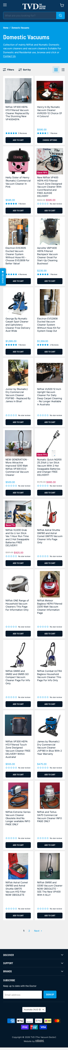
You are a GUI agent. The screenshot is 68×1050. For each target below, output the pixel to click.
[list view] (62, 69)
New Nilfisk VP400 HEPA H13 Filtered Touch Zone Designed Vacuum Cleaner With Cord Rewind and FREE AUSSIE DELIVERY (49, 186)
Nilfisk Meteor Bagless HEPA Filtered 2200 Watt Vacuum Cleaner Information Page (49, 606)
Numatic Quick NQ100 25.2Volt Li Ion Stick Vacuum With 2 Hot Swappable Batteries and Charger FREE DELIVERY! (49, 467)
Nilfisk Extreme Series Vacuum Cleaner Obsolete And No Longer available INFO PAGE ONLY (18, 818)
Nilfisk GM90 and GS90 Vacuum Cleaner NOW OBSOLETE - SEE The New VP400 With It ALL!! (49, 888)
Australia (32, 1009)
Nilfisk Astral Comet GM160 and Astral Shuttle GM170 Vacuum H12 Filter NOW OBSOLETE (17, 888)
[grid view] (56, 69)
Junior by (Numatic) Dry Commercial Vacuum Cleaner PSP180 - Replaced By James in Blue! (18, 395)
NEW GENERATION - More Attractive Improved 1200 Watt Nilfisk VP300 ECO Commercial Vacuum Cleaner (17, 467)
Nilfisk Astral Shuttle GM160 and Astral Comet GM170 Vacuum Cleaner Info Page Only (49, 536)
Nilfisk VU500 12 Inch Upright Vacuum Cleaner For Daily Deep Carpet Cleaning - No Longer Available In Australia (49, 397)
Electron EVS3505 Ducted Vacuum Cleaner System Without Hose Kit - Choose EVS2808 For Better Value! (17, 255)
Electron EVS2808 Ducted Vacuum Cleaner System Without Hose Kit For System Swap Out (48, 324)
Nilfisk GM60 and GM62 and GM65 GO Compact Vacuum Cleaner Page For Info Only (18, 677)
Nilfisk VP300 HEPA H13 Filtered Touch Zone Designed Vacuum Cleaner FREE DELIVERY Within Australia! (18, 749)
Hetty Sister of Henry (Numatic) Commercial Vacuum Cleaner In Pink (18, 182)
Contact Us (9, 56)
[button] (3, 277)
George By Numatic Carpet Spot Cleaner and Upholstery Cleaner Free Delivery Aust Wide (18, 324)
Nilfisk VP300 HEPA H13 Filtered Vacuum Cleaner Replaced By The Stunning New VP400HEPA (17, 113)
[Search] (60, 15)
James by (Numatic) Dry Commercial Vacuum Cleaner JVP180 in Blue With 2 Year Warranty (49, 747)
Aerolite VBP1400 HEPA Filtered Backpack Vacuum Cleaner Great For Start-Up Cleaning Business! (47, 255)
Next (37, 930)
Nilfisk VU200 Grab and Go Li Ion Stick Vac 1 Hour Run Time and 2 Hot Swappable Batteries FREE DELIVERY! (17, 538)
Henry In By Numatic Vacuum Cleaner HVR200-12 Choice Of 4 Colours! (49, 111)
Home (5, 27)
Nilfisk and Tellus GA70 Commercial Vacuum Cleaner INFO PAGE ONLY (49, 816)
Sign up (50, 994)
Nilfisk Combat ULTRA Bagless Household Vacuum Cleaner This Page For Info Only (49, 675)
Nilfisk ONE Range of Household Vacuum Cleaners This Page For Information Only (17, 605)
